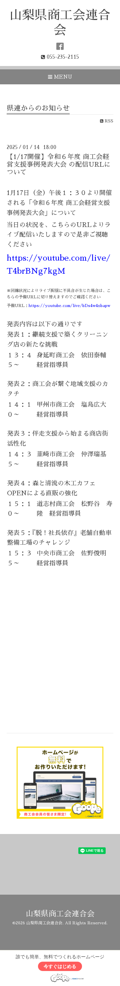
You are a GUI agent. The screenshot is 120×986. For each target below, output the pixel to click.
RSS (108, 121)
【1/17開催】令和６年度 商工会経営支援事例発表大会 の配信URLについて (59, 165)
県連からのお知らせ (38, 108)
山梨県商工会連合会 (60, 914)
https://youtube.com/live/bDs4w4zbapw (69, 306)
